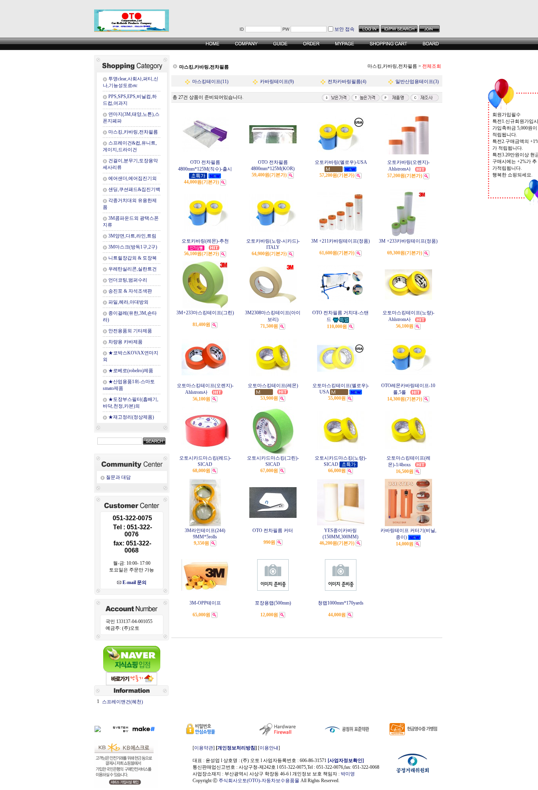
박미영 (348, 774)
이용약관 (203, 748)
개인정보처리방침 (236, 748)
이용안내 (269, 748)
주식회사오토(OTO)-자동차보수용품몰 (259, 780)
